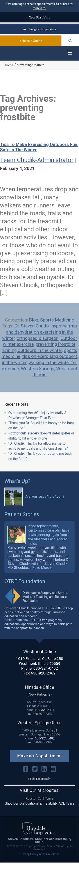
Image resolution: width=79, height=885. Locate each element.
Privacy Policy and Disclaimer (39, 854)
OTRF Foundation (24, 581)
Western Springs (37, 368)
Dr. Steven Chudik (32, 326)
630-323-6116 (45, 710)
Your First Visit (39, 17)
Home (9, 65)
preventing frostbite (55, 344)
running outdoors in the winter (32, 350)
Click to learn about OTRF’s (22, 620)
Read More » (42, 568)
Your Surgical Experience (39, 29)
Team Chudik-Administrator (37, 160)
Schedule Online (31, 41)
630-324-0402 (45, 668)
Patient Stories (21, 514)
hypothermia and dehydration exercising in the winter (39, 332)
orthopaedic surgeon (38, 338)
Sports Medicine (57, 320)
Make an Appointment (39, 756)
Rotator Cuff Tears (39, 798)
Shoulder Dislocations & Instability (31, 803)
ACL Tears (66, 803)
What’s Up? (17, 481)
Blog (33, 320)
